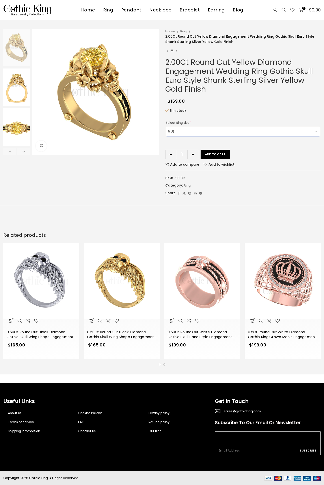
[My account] (274, 10)
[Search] (283, 10)
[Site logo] (27, 9)
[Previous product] (167, 51)
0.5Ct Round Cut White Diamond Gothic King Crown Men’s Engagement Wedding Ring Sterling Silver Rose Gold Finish (282, 335)
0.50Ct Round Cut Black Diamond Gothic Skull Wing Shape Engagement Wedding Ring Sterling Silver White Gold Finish (40, 335)
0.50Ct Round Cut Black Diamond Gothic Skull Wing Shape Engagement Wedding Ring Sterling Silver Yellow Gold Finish (120, 335)
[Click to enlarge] (41, 146)
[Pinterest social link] (190, 193)
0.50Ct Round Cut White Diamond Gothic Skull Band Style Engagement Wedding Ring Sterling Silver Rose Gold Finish (202, 335)
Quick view (19, 321)
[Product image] (41, 285)
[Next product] (176, 51)
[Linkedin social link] (195, 193)
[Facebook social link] (179, 193)
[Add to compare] (28, 321)
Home (170, 31)
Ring (183, 31)
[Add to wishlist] (36, 321)
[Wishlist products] (292, 10)
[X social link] (184, 193)
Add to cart (215, 154)
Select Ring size (178, 122)
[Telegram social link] (201, 193)
